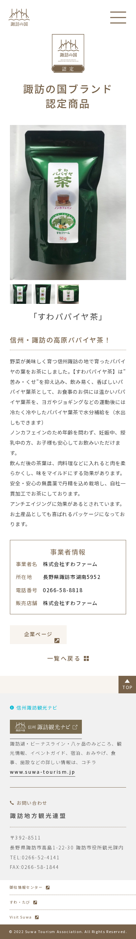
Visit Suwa (21, 916)
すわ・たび (20, 902)
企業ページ (38, 633)
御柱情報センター (26, 887)
